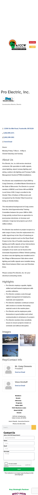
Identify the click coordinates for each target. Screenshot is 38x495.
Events (18, 398)
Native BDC (19, 405)
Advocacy (18, 400)
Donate (19, 412)
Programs (19, 403)
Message (6, 451)
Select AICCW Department (12, 435)
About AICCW (18, 410)
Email (5, 446)
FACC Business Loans (19, 408)
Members (18, 395)
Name (5, 440)
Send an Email (20, 372)
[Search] (33, 427)
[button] (3, 44)
